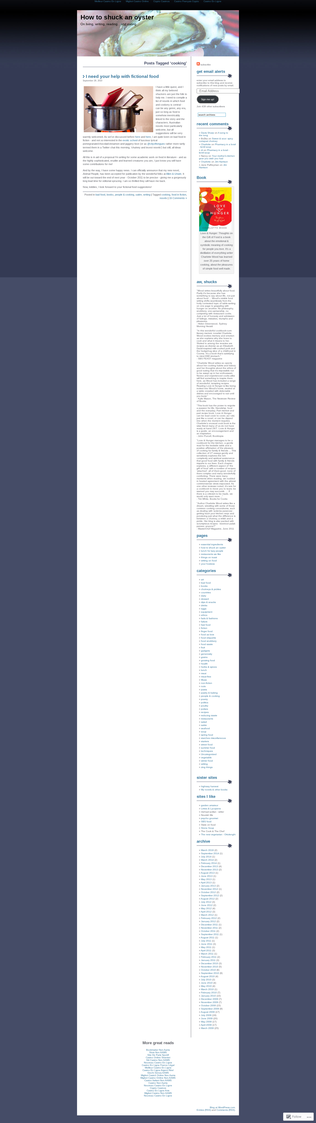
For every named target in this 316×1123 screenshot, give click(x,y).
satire (139, 194)
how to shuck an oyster (213, 547)
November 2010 (209, 966)
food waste (207, 644)
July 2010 (206, 979)
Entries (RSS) (204, 1110)
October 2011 (208, 931)
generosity (206, 654)
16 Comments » (178, 198)
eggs (203, 608)
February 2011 (209, 957)
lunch (204, 670)
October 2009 (208, 1005)
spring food (207, 735)
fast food (206, 625)
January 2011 (208, 960)
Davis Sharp (207, 133)
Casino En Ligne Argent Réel (158, 1070)
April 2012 (206, 911)
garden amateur (209, 805)
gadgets (205, 650)
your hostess (208, 564)
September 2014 (210, 853)
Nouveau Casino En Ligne (158, 1062)
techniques (207, 751)
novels (163, 198)
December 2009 (209, 999)
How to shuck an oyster (117, 17)
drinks (204, 605)
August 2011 (207, 937)
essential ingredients (212, 544)
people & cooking (124, 194)
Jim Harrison (221, 161)
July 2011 (206, 940)
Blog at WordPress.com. (222, 1107)
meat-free (206, 676)
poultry (204, 705)
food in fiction (179, 194)
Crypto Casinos (158, 1088)
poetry (204, 699)
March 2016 (207, 850)
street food (207, 744)
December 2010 (209, 963)
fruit (203, 647)
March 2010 (207, 989)
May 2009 (206, 1021)
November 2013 (209, 869)
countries (206, 592)
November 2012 (209, 889)
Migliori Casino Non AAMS (158, 1093)
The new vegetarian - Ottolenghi (218, 834)
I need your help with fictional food (122, 76)
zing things (207, 767)
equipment (206, 612)
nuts (203, 686)
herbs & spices (209, 667)
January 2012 (208, 921)
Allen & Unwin (173, 173)
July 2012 (206, 902)
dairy (203, 595)
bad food (100, 194)
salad (204, 722)
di (202, 150)
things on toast (209, 557)
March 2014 (207, 860)
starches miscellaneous (213, 738)
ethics (204, 615)
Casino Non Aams (158, 1083)
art (202, 579)
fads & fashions (209, 618)
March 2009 (207, 1028)
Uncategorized (209, 754)
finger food (207, 631)
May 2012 (206, 908)
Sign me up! (207, 99)
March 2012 (207, 915)
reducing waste (209, 715)
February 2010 (209, 992)
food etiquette (208, 637)
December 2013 (209, 866)
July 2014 (206, 856)
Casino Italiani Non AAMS (158, 1080)
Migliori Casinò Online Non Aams (158, 1075)
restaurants (207, 718)
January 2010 (208, 995)
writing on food (209, 560)
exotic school (130, 140)
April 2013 (206, 882)
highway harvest (209, 786)
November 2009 (209, 1002)
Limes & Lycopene (211, 808)
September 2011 (210, 934)
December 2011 (209, 924)
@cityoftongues (156, 143)
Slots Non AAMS (158, 1052)
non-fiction (206, 683)
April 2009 (206, 1025)
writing (146, 194)
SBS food (206, 821)
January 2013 (208, 885)
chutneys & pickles (211, 589)
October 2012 (208, 892)
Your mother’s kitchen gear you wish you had (217, 157)
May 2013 (206, 879)
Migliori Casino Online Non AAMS (158, 1078)
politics (204, 702)
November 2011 (209, 928)
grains (204, 657)
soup (203, 731)
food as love (207, 634)
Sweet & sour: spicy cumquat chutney (216, 139)
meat (203, 673)
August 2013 (208, 873)
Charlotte (206, 144)
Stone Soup (207, 828)
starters (205, 741)
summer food (208, 748)
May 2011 (206, 947)
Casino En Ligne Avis (158, 1090)
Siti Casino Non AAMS (158, 1060)
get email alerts (211, 71)
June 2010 (207, 983)
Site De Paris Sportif (158, 1055)
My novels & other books (214, 789)
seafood (205, 728)
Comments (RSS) (226, 1110)
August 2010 (208, 976)
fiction (204, 628)
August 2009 (208, 1012)
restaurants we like (211, 554)
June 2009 (207, 1018)
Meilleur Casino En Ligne (158, 1067)
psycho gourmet (209, 818)
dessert (205, 599)
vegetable (206, 757)
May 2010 (206, 986)
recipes (205, 712)
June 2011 (206, 944)
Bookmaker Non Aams (158, 1050)
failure (204, 621)
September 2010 (210, 973)
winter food (207, 760)
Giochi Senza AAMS (158, 1072)
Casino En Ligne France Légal (158, 1065)
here (138, 136)
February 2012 (209, 918)
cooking (165, 194)
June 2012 (207, 905)
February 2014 (209, 863)
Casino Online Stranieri (158, 1057)
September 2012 (210, 895)
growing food (208, 660)
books (110, 194)
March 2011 (207, 953)
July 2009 (206, 1015)
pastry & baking (209, 693)
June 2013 (207, 876)
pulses (204, 709)
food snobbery (209, 641)
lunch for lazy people (212, 551)
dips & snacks (208, 602)
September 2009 (210, 1008)
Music (204, 680)
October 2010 (208, 970)
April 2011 (206, 950)
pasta (204, 689)
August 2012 (208, 898)
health (204, 663)
